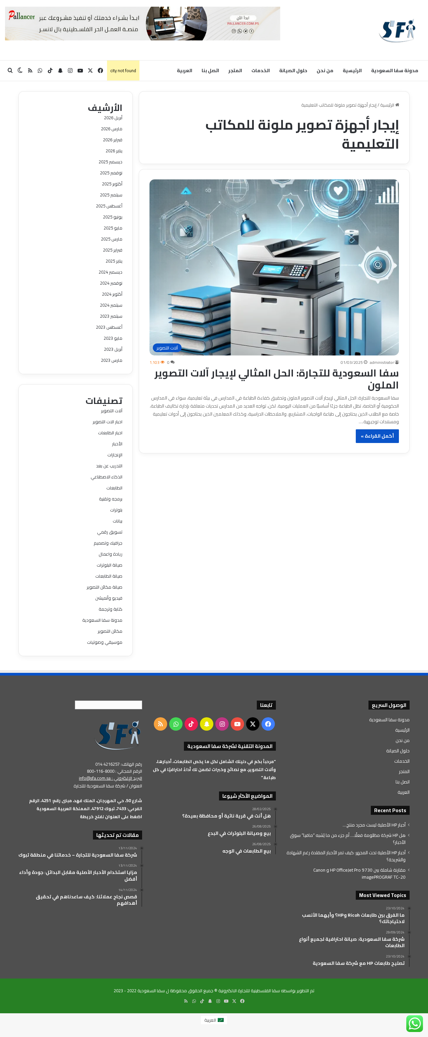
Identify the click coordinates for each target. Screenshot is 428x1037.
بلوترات (116, 510)
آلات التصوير (111, 411)
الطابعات (114, 488)
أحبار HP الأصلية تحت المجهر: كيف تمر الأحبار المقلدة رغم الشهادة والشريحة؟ (346, 856)
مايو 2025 (113, 228)
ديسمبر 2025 (110, 162)
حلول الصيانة (293, 70)
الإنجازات (114, 455)
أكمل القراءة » (377, 436)
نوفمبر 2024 (111, 283)
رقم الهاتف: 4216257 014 (118, 764)
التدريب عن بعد (109, 466)
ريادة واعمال (110, 554)
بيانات (117, 521)
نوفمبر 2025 (111, 173)
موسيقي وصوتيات (104, 642)
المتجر (235, 70)
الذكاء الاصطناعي (106, 477)
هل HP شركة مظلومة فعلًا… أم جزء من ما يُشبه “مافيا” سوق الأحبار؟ (348, 839)
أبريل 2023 (113, 349)
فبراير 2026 (112, 140)
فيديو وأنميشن (108, 598)
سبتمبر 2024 (111, 305)
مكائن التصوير (110, 631)
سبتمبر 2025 (111, 195)
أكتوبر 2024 (112, 294)
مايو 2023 (113, 338)
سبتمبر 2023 (111, 316)
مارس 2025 (111, 239)
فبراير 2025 (112, 250)
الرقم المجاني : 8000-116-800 (114, 771)
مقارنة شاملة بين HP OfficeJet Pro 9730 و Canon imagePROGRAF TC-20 (359, 873)
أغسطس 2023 (109, 327)
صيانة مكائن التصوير (104, 587)
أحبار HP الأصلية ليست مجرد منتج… (374, 825)
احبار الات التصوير (107, 422)
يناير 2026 (114, 151)
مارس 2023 (111, 360)
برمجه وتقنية (110, 499)
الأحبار (117, 444)
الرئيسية (352, 70)
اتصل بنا (210, 70)
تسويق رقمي (109, 532)
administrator (382, 362)
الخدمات (260, 70)
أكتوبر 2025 (112, 184)
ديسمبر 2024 (110, 272)
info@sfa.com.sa (95, 778)
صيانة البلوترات (109, 565)
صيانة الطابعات (108, 576)
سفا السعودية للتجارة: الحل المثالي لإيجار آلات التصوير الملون (276, 378)
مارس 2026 (111, 129)
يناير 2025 (114, 261)
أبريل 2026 (113, 118)
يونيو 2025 (112, 217)
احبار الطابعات (110, 433)
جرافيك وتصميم (108, 543)
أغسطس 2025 (109, 206)
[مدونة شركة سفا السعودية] (397, 30)
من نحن (325, 70)
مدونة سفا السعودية (394, 70)
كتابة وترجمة (110, 609)
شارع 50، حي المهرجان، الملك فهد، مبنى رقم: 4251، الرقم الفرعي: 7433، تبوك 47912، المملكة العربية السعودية (85, 804)
